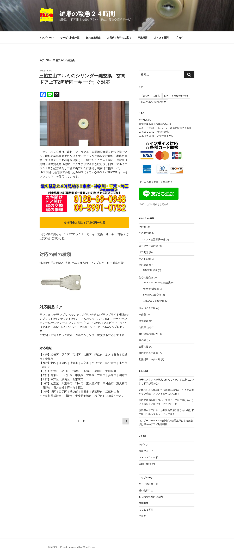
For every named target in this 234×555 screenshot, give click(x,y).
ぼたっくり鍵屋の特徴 (176, 95)
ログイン (143, 444)
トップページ (46, 37)
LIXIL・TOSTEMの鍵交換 (157, 282)
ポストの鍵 (145, 258)
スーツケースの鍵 (148, 245)
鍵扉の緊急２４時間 (87, 13)
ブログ (178, 37)
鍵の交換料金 (93, 37)
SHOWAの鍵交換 (152, 294)
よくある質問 (161, 37)
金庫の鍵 (143, 346)
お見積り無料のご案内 (119, 37)
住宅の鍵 (143, 265)
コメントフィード (148, 457)
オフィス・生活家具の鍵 (152, 239)
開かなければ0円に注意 (153, 102)
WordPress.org (147, 463)
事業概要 (142, 37)
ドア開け (143, 252)
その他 (142, 226)
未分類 (142, 314)
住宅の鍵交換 (146, 277)
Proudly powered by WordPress (77, 547)
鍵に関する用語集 (148, 353)
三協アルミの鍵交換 (153, 300)
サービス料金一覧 (69, 37)
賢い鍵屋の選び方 (148, 333)
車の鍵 (142, 340)
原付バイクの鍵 (147, 308)
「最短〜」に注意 (150, 95)
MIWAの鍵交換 (151, 288)
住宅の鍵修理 (150, 270)
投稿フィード (146, 451)
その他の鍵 (145, 233)
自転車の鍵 (145, 327)
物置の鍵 (143, 321)
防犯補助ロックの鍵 (149, 359)
